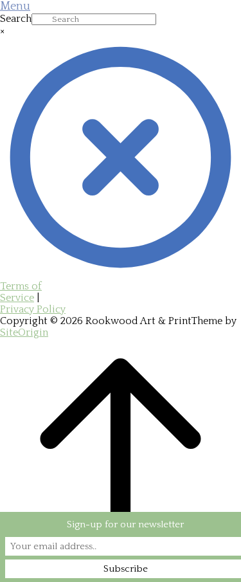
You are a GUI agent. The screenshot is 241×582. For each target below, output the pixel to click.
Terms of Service (21, 292)
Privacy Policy (33, 309)
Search (15, 18)
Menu (15, 6)
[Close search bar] (120, 274)
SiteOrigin (24, 332)
